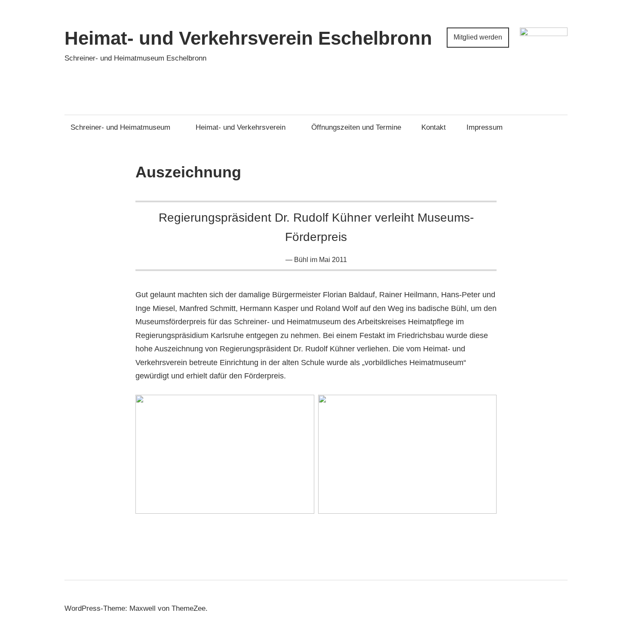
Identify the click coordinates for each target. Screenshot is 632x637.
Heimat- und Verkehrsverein (240, 127)
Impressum (484, 127)
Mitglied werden (478, 37)
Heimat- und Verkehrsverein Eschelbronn (248, 38)
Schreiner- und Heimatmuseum (120, 127)
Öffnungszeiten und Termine (356, 127)
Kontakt (433, 127)
